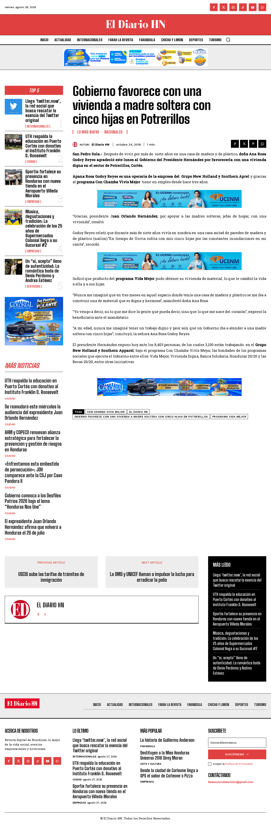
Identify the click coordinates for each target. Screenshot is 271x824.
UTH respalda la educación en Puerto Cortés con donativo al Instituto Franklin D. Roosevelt (43, 146)
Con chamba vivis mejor (106, 411)
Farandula (147, 746)
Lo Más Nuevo (88, 132)
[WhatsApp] (262, 144)
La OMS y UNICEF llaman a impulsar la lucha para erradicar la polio (152, 577)
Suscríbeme (234, 754)
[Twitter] (223, 7)
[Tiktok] (243, 7)
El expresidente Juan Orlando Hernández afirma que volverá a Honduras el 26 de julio (33, 527)
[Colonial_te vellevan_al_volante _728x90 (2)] (169, 399)
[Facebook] (214, 7)
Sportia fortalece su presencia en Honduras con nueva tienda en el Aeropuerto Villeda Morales (43, 183)
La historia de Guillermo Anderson (167, 740)
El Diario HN (100, 144)
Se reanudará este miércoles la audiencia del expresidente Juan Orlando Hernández (33, 412)
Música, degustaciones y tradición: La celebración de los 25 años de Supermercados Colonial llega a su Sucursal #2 (43, 228)
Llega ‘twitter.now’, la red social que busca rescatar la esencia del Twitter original (43, 110)
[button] (228, 39)
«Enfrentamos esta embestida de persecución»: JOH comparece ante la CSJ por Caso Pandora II (33, 472)
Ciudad (31, 161)
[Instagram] (233, 7)
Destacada (33, 286)
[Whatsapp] (262, 7)
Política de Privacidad (238, 764)
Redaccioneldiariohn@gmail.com (230, 782)
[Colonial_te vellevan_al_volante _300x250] (34, 348)
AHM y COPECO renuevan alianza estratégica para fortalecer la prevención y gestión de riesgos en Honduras (33, 440)
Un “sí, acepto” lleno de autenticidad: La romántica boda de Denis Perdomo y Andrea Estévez (43, 270)
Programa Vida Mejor (229, 416)
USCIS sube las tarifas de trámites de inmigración (51, 577)
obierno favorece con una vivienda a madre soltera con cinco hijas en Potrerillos (141, 416)
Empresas (33, 201)
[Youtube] (253, 7)
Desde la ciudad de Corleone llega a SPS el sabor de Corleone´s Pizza (169, 773)
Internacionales (38, 126)
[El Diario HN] (76, 144)
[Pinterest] (253, 144)
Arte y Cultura (150, 763)
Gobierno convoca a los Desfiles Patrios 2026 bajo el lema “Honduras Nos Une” (33, 501)
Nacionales (113, 132)
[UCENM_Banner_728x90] (169, 210)
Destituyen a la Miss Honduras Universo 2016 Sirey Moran (164, 755)
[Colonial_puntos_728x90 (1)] (135, 69)
